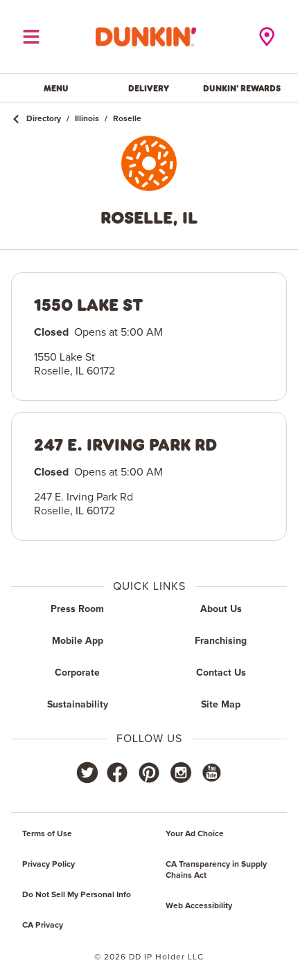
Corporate (77, 673)
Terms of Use (47, 834)
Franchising (221, 641)
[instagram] (181, 772)
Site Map (220, 705)
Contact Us (221, 673)
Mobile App (77, 641)
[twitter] (87, 772)
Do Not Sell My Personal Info (76, 895)
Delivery (148, 88)
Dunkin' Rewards (242, 88)
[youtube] (211, 772)
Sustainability (77, 705)
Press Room (77, 609)
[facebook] (117, 772)
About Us (221, 609)
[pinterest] (149, 772)
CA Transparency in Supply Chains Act (216, 870)
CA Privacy (42, 925)
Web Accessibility (199, 906)
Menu (56, 88)
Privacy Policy (48, 864)
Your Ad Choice (195, 834)
